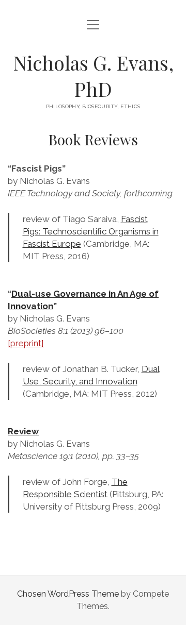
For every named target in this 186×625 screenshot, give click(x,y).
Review (23, 431)
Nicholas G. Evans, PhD (93, 75)
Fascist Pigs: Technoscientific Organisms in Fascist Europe (91, 231)
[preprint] (26, 343)
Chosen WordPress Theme (68, 594)
